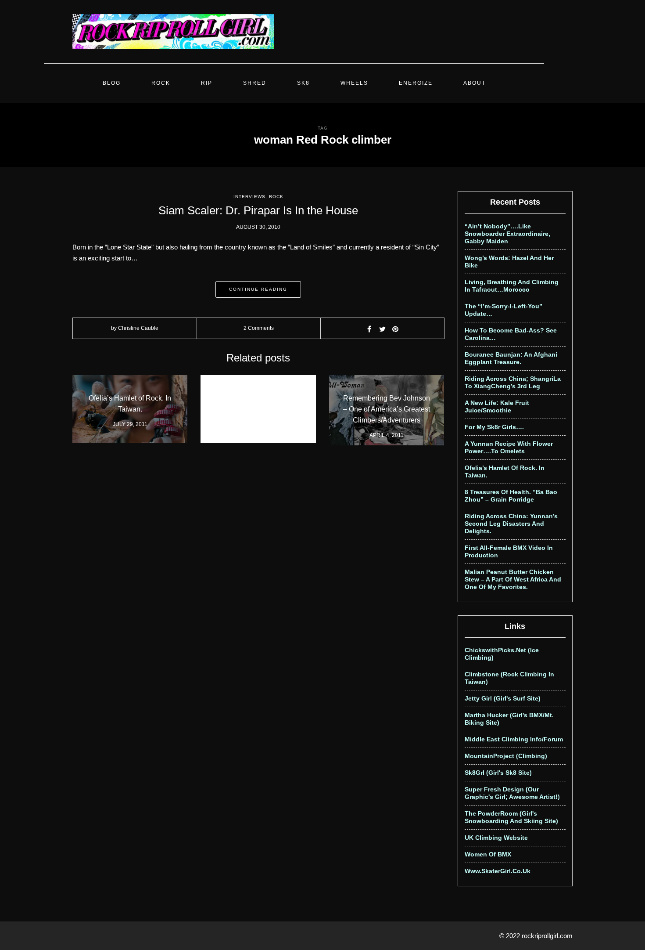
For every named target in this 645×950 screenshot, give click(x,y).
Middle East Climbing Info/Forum (514, 739)
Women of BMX (488, 854)
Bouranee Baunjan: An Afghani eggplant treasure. (511, 358)
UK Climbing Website (496, 837)
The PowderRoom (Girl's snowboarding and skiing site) (511, 817)
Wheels (354, 83)
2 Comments (259, 328)
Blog (112, 83)
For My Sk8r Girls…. (494, 426)
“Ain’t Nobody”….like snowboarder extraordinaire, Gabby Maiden (507, 234)
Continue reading (258, 289)
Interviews (249, 196)
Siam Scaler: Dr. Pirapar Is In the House (258, 210)
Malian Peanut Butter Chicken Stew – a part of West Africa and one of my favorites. (513, 579)
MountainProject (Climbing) (506, 755)
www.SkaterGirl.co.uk (497, 870)
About (474, 83)
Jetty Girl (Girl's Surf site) (503, 698)
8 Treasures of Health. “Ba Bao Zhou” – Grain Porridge (511, 495)
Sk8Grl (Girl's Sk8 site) (498, 772)
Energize (416, 83)
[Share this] (369, 328)
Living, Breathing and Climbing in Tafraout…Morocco (512, 285)
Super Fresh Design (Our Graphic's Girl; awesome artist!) (512, 793)
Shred (254, 83)
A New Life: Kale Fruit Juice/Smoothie (497, 406)
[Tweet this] (382, 328)
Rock (160, 83)
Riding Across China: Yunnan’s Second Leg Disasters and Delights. (511, 524)
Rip (206, 83)
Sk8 (303, 83)
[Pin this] (395, 328)
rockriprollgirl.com (547, 935)
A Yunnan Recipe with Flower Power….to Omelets (509, 447)
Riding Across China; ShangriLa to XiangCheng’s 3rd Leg (513, 382)
